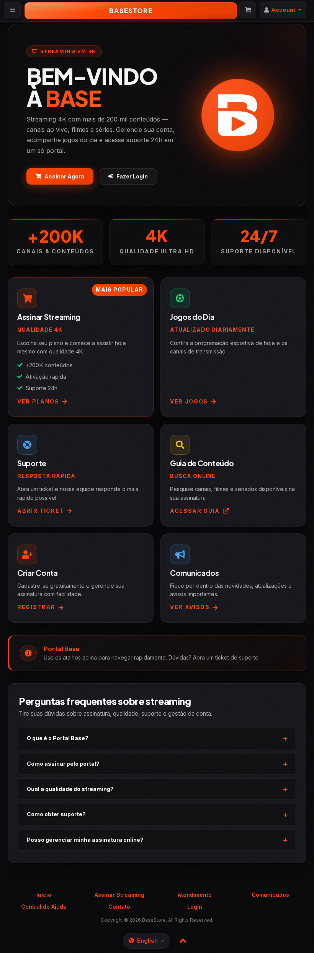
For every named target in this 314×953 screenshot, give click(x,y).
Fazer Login (132, 176)
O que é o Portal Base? (57, 738)
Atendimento (195, 894)
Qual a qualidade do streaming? (70, 789)
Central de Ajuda (44, 906)
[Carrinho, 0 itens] (247, 10)
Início (43, 894)
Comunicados (270, 894)
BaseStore (130, 10)
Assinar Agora (64, 176)
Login (194, 906)
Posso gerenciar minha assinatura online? (85, 839)
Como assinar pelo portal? (63, 763)
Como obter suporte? (56, 814)
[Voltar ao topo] (183, 940)
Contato (119, 906)
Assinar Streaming (119, 894)
